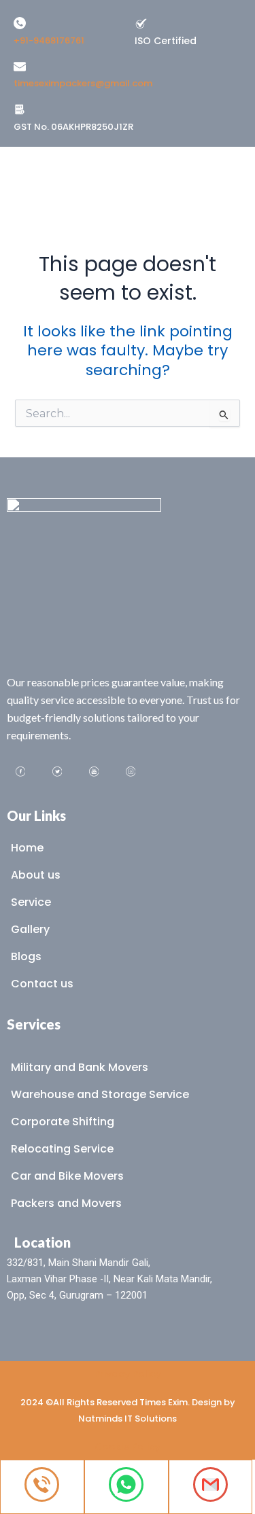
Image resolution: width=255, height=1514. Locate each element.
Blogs (26, 956)
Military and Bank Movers (79, 1067)
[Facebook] (20, 773)
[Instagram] (130, 773)
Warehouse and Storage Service (100, 1094)
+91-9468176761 (49, 40)
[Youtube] (93, 773)
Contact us (42, 983)
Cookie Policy (127, 1447)
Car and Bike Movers (67, 1176)
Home (27, 848)
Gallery (30, 929)
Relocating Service (62, 1149)
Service (31, 902)
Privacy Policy (128, 1374)
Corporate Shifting (62, 1121)
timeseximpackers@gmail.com (83, 83)
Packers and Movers (66, 1203)
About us (36, 875)
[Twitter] (57, 773)
